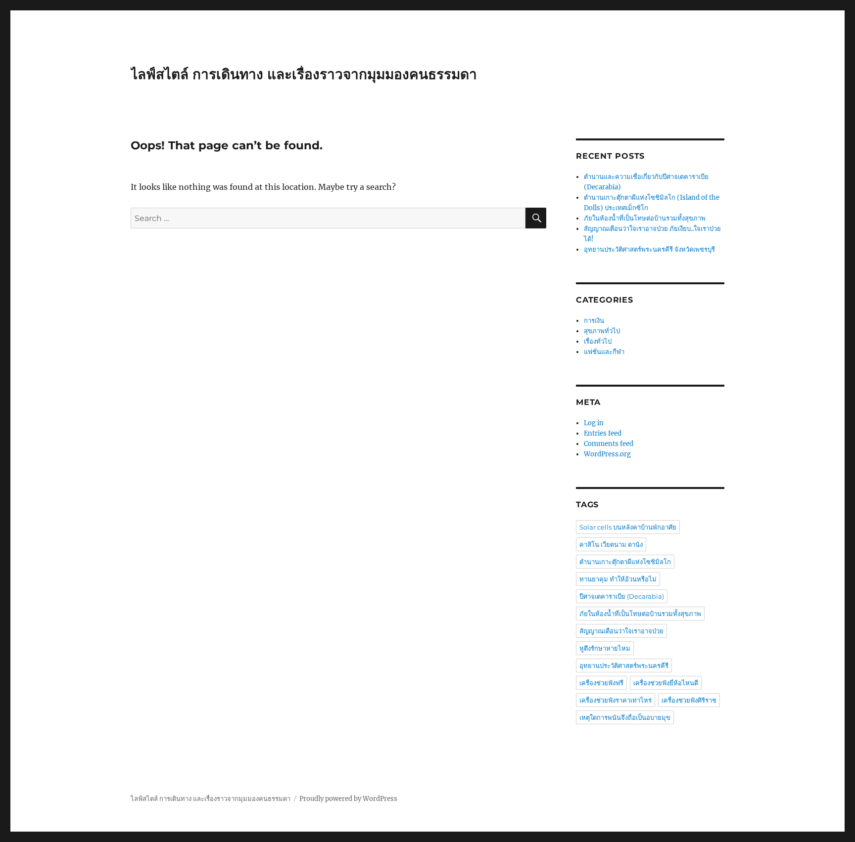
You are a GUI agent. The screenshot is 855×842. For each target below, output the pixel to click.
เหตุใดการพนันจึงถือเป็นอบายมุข (624, 717)
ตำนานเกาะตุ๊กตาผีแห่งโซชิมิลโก (625, 562)
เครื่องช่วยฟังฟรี (601, 683)
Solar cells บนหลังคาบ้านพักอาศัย (627, 527)
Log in (594, 423)
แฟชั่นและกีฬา (604, 352)
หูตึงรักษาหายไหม (604, 648)
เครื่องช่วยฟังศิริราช (689, 700)
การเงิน (594, 320)
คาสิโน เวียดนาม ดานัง (611, 544)
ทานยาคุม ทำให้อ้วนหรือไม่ (618, 579)
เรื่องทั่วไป (598, 341)
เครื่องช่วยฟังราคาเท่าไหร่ (615, 700)
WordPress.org (607, 454)
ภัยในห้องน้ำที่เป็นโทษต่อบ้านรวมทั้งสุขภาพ (645, 218)
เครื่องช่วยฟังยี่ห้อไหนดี (665, 683)
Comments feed (608, 444)
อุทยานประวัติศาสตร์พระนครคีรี (623, 665)
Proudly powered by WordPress (348, 799)
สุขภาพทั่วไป (602, 331)
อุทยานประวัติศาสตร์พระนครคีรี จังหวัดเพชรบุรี (650, 249)
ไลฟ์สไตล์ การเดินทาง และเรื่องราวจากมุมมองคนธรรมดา (304, 74)
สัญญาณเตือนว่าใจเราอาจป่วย (621, 631)
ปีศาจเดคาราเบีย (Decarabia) (621, 596)
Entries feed (602, 433)
